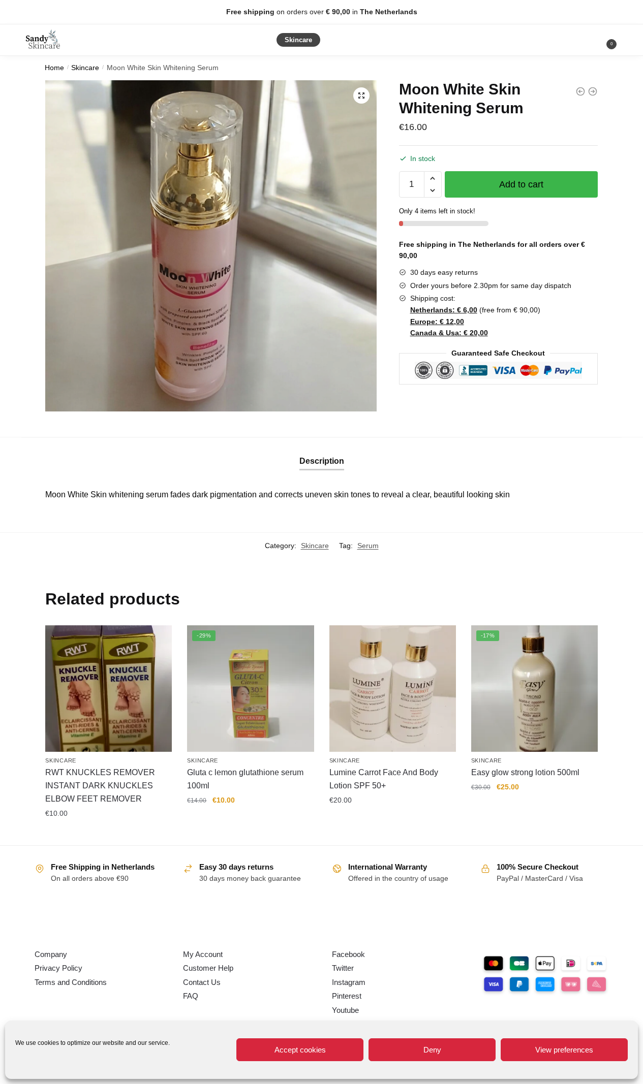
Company (51, 954)
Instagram (348, 982)
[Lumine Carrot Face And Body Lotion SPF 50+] (392, 688)
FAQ (190, 996)
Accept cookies (300, 1049)
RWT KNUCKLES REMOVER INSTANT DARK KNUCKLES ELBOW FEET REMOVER (100, 785)
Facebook (348, 954)
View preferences (564, 1049)
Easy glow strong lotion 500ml (525, 772)
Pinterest (346, 996)
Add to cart (521, 184)
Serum (368, 545)
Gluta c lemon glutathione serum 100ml (245, 779)
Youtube (345, 1010)
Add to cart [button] (108, 835)
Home (54, 68)
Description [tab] (321, 461)
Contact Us (202, 982)
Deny (432, 1049)
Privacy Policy (58, 968)
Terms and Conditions (71, 982)
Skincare (85, 68)
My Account (203, 954)
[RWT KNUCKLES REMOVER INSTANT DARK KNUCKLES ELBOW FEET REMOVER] (108, 688)
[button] (361, 95)
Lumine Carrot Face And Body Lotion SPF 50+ (383, 779)
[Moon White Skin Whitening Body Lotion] (580, 91)
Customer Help (208, 968)
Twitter (343, 968)
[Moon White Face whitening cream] (593, 91)
